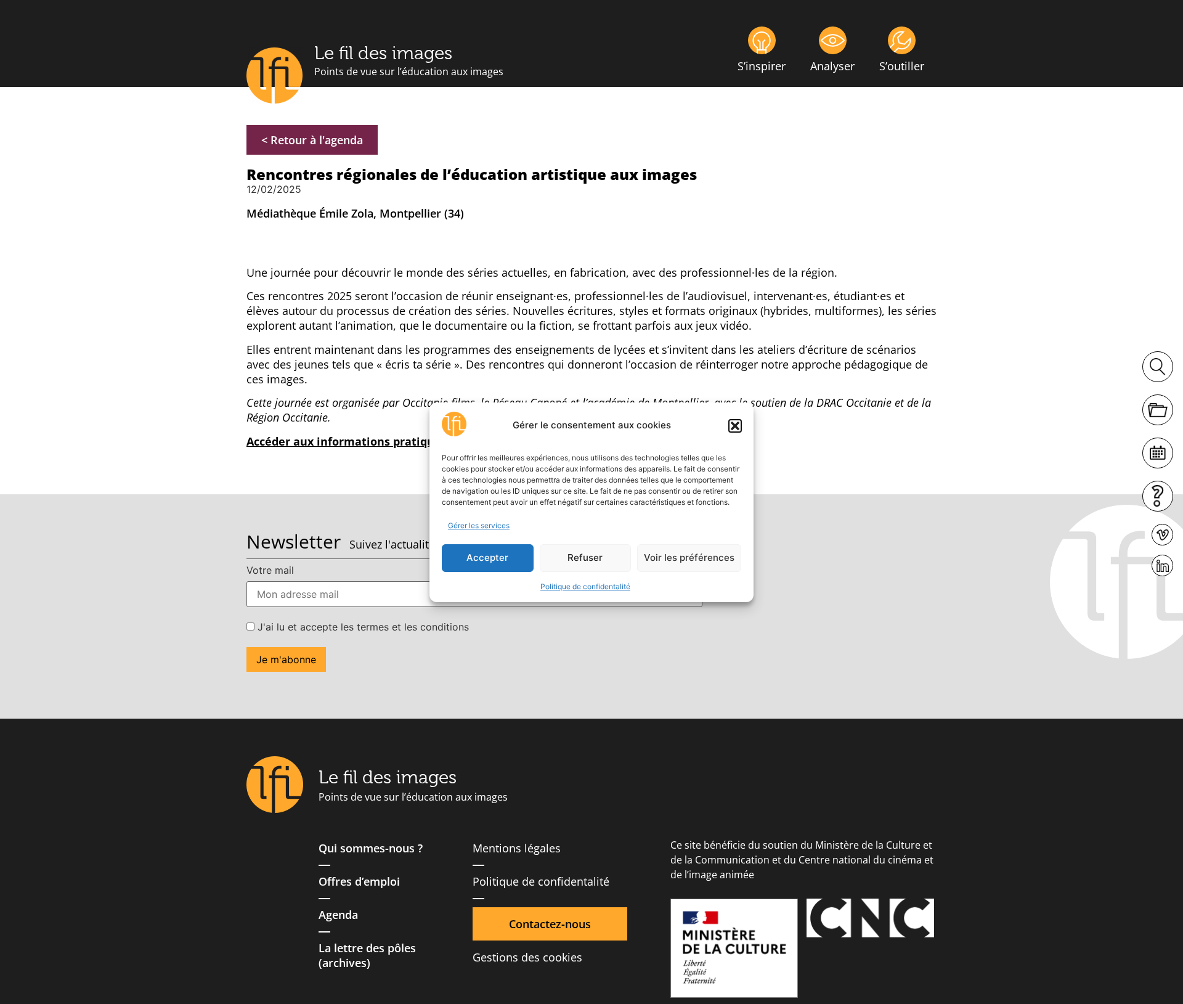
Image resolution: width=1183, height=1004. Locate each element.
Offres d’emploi (359, 881)
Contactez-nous (550, 923)
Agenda (338, 914)
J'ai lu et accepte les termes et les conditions (361, 627)
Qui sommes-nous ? (371, 848)
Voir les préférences (689, 557)
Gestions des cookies (527, 957)
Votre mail (270, 570)
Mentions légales (517, 848)
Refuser (585, 557)
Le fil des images (383, 53)
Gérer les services (479, 525)
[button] (735, 426)
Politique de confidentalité (585, 586)
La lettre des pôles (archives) (367, 955)
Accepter (487, 557)
